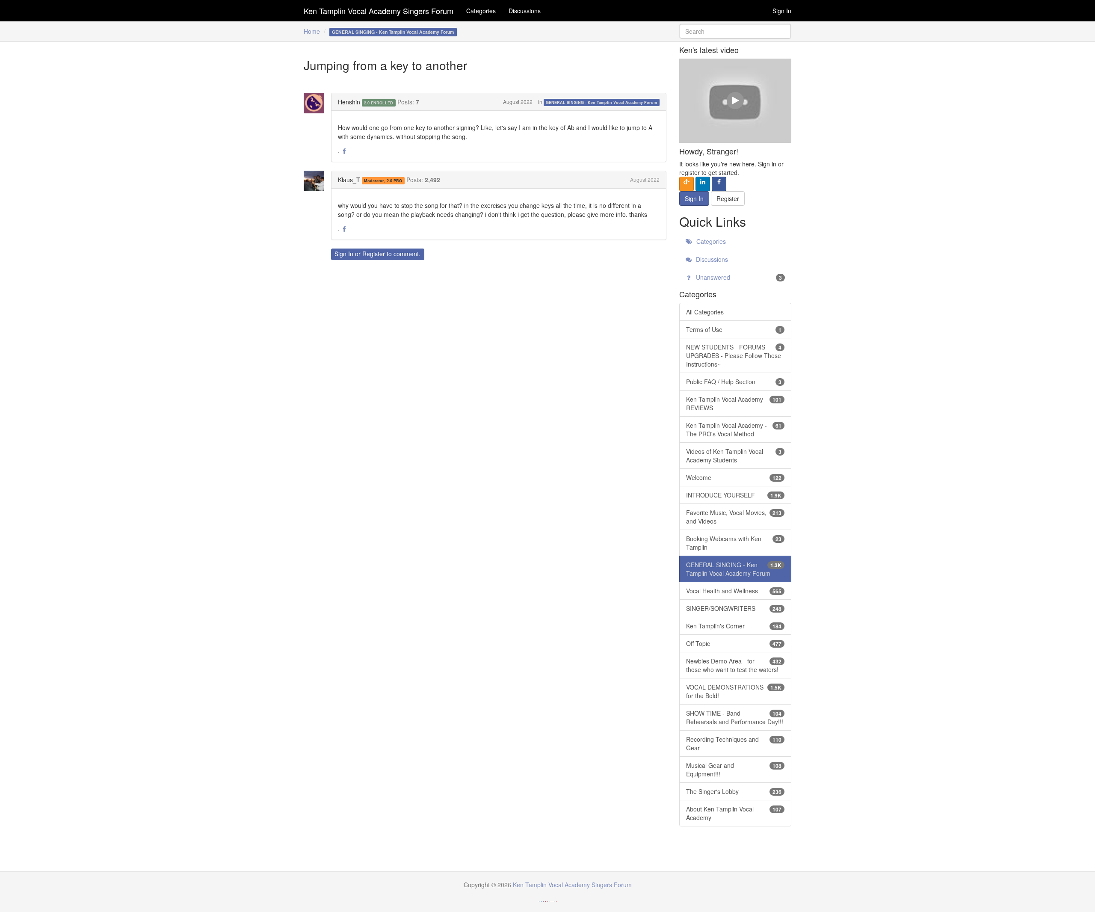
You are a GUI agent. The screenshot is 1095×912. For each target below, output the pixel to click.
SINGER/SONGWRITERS (734, 608)
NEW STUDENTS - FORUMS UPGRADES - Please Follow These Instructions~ (734, 355)
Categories (481, 10)
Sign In (781, 10)
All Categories (705, 312)
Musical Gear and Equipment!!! (734, 769)
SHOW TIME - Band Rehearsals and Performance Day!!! (734, 717)
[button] (344, 151)
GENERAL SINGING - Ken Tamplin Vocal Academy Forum (601, 102)
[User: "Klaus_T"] (316, 181)
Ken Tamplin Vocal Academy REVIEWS (734, 403)
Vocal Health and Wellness (734, 590)
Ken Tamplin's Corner (734, 626)
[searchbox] (735, 31)
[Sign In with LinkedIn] (702, 184)
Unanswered (738, 277)
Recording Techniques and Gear (734, 743)
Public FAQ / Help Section (734, 381)
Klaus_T (349, 179)
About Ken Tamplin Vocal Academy (734, 813)
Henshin (349, 102)
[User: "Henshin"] (316, 103)
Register (373, 253)
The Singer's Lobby (734, 791)
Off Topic (734, 643)
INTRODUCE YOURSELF (734, 495)
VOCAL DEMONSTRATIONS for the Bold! (734, 691)
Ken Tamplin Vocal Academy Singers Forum (378, 10)
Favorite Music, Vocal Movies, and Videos (734, 516)
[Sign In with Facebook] (719, 184)
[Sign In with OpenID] (686, 184)
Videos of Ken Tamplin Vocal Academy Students (734, 455)
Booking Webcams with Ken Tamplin (734, 542)
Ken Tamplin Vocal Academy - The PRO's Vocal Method (734, 429)
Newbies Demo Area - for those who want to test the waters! (734, 665)
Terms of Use (734, 329)
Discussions (525, 10)
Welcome (734, 477)
